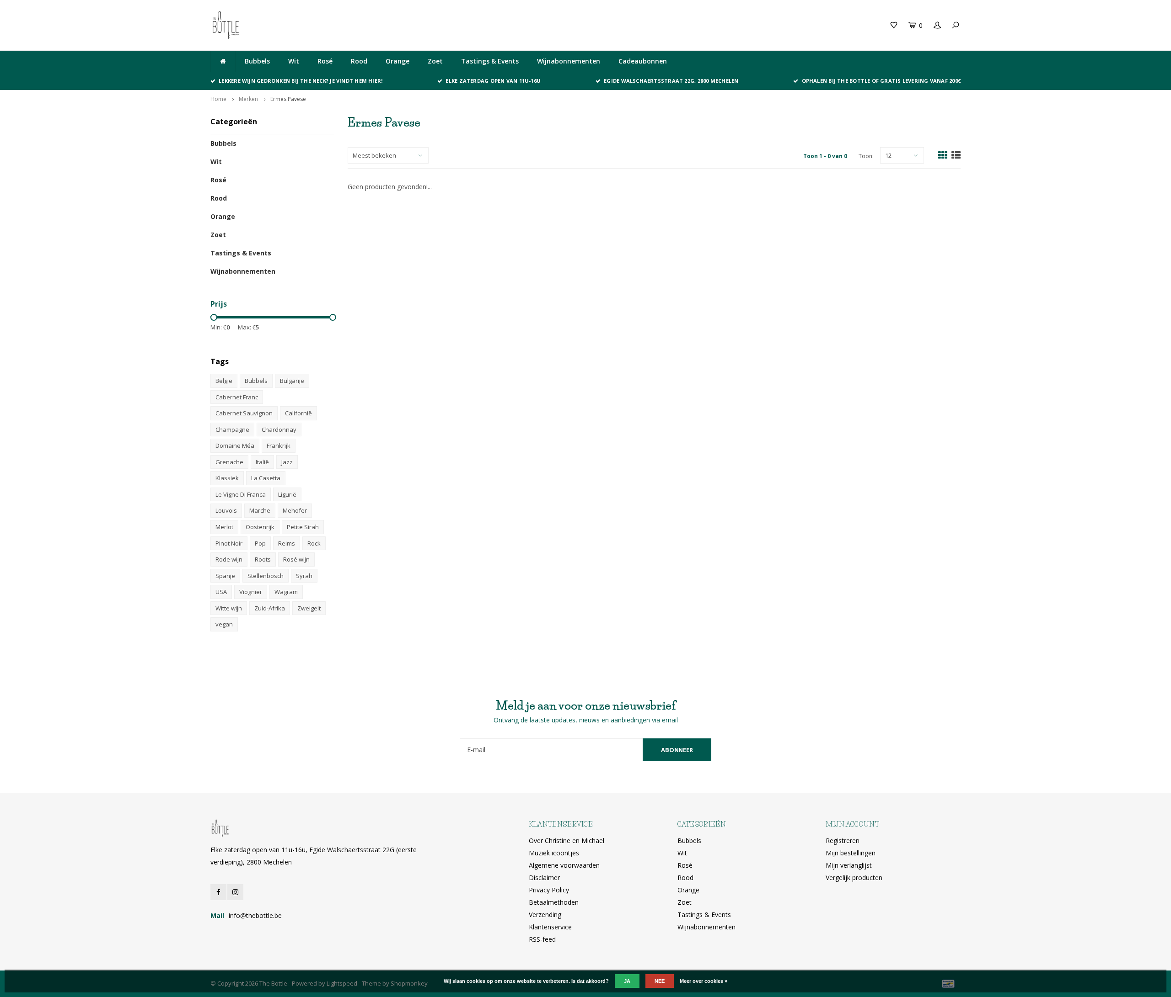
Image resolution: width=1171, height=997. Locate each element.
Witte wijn (228, 608)
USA (221, 592)
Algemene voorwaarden (564, 865)
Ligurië (287, 494)
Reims (286, 543)
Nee (660, 981)
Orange (397, 61)
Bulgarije (292, 381)
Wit (293, 61)
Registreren (842, 840)
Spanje (225, 576)
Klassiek (227, 478)
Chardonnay (279, 429)
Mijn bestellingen (851, 853)
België (223, 381)
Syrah (304, 576)
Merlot (224, 527)
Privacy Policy (549, 890)
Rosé (325, 61)
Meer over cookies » (703, 981)
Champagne (232, 429)
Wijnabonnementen (568, 61)
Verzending (545, 914)
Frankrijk (278, 445)
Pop (260, 543)
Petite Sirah (303, 527)
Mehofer (295, 510)
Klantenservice (550, 927)
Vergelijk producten (854, 877)
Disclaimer (544, 877)
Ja (627, 981)
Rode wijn (228, 559)
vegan (224, 624)
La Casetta (265, 478)
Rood (359, 61)
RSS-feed (542, 939)
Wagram (286, 592)
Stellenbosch (265, 576)
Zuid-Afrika (269, 608)
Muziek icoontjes (554, 853)
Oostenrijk (260, 527)
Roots (263, 559)
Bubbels (257, 61)
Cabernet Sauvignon (244, 413)
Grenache (229, 462)
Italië (262, 462)
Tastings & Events (490, 61)
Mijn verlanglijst (849, 865)
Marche (259, 510)
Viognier (250, 592)
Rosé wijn (296, 559)
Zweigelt (309, 608)
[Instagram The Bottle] (235, 892)
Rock (314, 543)
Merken (248, 99)
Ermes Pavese (288, 99)
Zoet (435, 61)
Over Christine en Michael (566, 840)
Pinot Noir (228, 543)
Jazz (287, 462)
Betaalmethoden (554, 902)
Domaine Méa (234, 445)
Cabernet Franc (236, 397)
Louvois (226, 510)
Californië (298, 413)
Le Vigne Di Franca (240, 494)
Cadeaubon (404, 25)
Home (218, 99)
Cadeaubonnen (642, 61)
